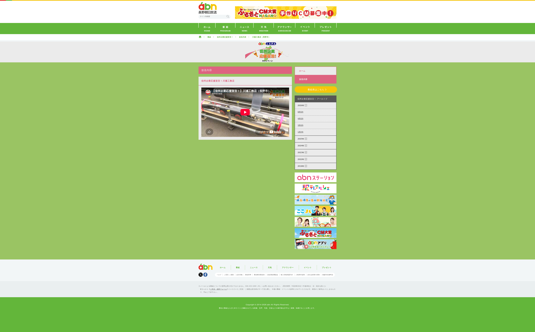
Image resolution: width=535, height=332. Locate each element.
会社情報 (239, 274)
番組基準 (248, 274)
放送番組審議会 (272, 274)
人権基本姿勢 (300, 274)
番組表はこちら (316, 89)
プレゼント (327, 267)
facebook (205, 275)
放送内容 (242, 37)
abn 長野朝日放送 (208, 8)
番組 (209, 37)
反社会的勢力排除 (313, 274)
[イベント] (305, 28)
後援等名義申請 (327, 274)
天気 (270, 267)
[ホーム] (207, 28)
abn (205, 267)
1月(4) (300, 132)
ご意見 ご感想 (229, 274)
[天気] (263, 28)
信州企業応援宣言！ (225, 37)
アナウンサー (288, 267)
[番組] (225, 28)
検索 (228, 16)
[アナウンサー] (284, 28)
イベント (308, 267)
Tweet (201, 275)
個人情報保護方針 (287, 274)
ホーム (200, 36)
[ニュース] (244, 28)
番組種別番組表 (259, 274)
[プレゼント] (325, 28)
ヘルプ (219, 274)
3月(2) (300, 125)
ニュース (254, 267)
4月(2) (300, 119)
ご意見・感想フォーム (218, 289)
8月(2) (300, 112)
